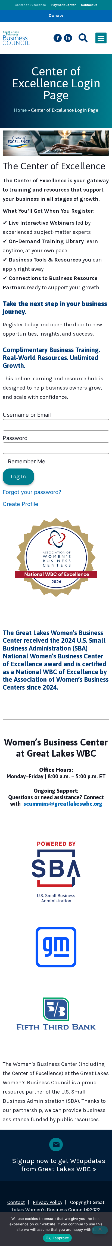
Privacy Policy (47, 1202)
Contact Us (89, 5)
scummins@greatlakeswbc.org (62, 804)
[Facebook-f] (58, 38)
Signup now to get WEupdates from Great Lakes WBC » (58, 1165)
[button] (83, 38)
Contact (16, 1202)
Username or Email (27, 415)
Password (15, 438)
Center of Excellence (30, 5)
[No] (100, 1230)
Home (20, 110)
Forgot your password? (32, 492)
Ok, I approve (57, 1238)
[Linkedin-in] (68, 38)
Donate (56, 15)
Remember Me (25, 461)
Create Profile (20, 504)
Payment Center (63, 5)
